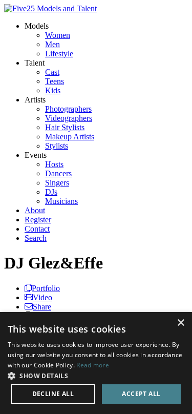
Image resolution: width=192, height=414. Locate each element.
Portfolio (46, 288)
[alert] (96, 363)
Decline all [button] (53, 393)
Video (42, 297)
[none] (37, 26)
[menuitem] (57, 35)
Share (42, 306)
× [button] (180, 323)
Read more (92, 365)
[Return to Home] (50, 8)
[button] (96, 375)
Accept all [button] (141, 393)
